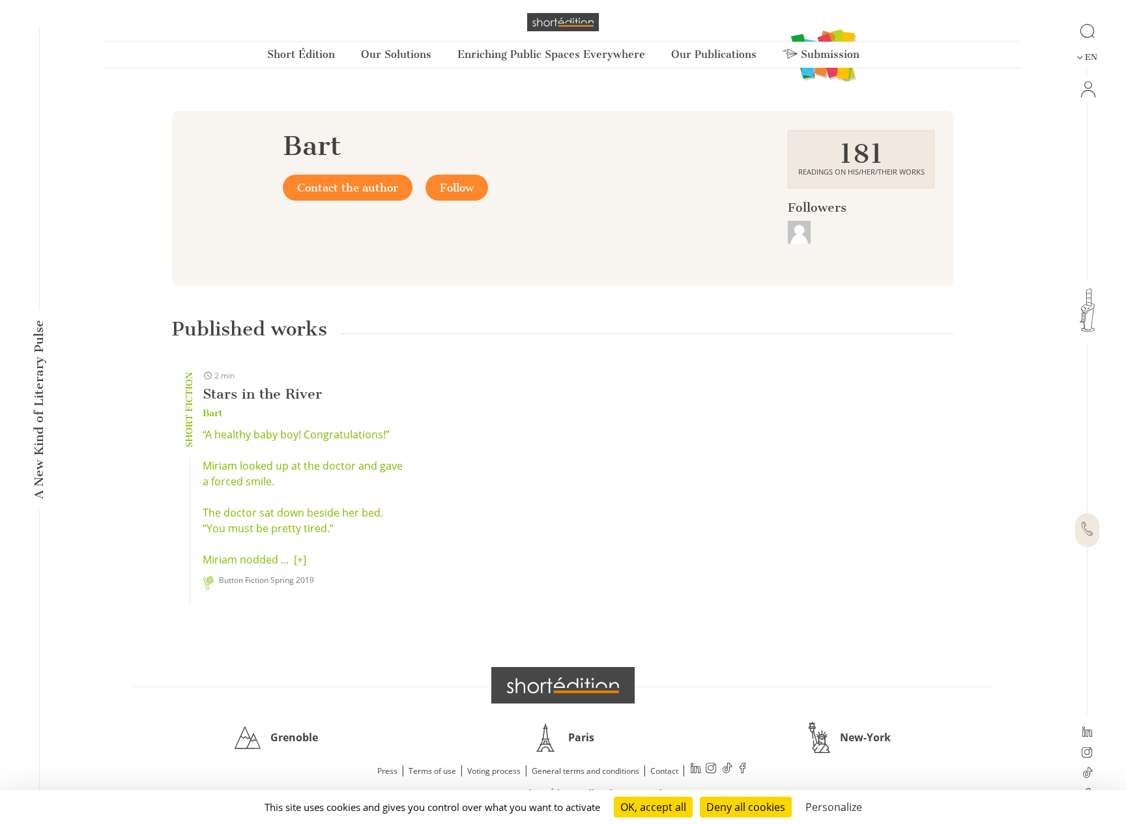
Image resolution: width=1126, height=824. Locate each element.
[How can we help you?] (1087, 530)
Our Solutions (396, 54)
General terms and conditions (585, 770)
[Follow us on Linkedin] (1087, 732)
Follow (457, 187)
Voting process (494, 770)
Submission (828, 54)
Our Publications (714, 54)
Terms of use (432, 770)
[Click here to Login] (1087, 89)
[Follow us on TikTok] (1087, 773)
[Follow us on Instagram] (1087, 753)
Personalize (833, 807)
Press (387, 770)
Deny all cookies (745, 807)
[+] (300, 559)
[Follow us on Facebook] (742, 769)
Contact (664, 770)
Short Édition (301, 54)
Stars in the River (262, 394)
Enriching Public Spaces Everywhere (551, 54)
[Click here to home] (563, 685)
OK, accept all (653, 807)
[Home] (563, 22)
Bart (213, 413)
